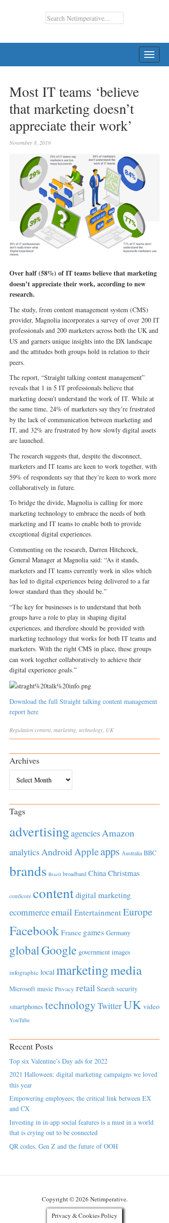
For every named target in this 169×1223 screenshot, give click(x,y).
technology (91, 730)
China (97, 873)
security (127, 988)
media (126, 969)
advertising (39, 831)
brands (27, 870)
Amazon (118, 833)
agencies (85, 833)
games (93, 932)
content (43, 730)
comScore (20, 895)
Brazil (54, 874)
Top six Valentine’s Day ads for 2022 (58, 1061)
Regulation (21, 730)
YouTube (19, 1020)
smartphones (26, 1006)
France (71, 932)
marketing (65, 730)
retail (85, 987)
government (94, 951)
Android (56, 851)
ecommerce (29, 912)
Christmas (123, 873)
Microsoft (22, 988)
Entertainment (97, 912)
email (61, 912)
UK (110, 730)
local (47, 972)
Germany (118, 932)
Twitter (110, 1005)
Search (106, 988)
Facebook (34, 930)
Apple (86, 851)
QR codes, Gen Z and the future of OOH (63, 1146)
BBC (150, 852)
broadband (74, 873)
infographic (23, 972)
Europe (137, 911)
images (121, 951)
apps (110, 851)
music (45, 988)
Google (59, 950)
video (151, 1006)
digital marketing (103, 895)
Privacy (64, 989)
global (24, 950)
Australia (132, 853)
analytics (24, 852)
